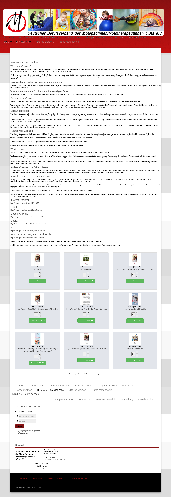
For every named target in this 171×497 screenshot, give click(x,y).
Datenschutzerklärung (56, 478)
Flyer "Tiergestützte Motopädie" (135, 309)
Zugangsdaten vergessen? (30, 431)
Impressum (37, 478)
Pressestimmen (137, 37)
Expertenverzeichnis (79, 478)
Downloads (117, 37)
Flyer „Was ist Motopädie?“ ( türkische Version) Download (37, 309)
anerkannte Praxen (48, 37)
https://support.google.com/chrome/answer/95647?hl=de (30, 217)
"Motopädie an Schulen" (135, 349)
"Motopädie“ (37, 269)
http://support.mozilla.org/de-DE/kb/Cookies (26, 210)
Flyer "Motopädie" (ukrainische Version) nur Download (86, 349)
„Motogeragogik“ (86, 269)
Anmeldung (126, 399)
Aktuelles (9, 37)
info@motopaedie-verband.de (54, 459)
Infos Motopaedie (69, 41)
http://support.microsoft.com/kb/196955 (24, 203)
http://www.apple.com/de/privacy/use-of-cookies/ (28, 231)
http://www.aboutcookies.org (33, 245)
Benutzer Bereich (105, 399)
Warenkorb (85, 399)
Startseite (23, 478)
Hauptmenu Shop (64, 399)
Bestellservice (145, 399)
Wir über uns (26, 37)
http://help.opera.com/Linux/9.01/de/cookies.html (28, 224)
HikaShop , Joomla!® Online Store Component (86, 374)
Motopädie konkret (96, 37)
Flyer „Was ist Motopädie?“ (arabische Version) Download (86, 309)
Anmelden (24, 433)
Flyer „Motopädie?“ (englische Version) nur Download (135, 269)
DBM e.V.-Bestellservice (17, 41)
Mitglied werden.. (45, 41)
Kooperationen (72, 37)
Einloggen (19, 426)
